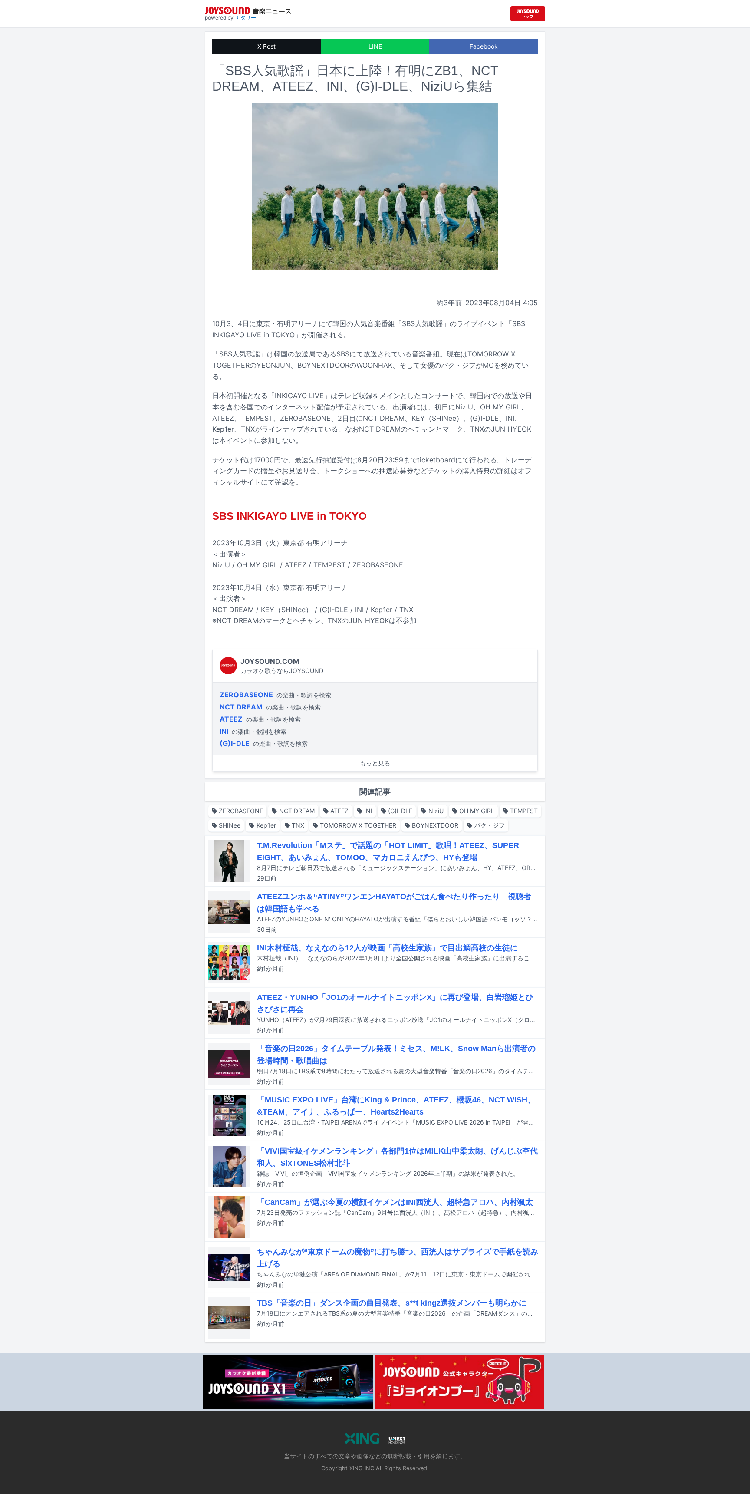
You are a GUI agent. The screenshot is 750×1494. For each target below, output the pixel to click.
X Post (266, 46)
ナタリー (245, 17)
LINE (375, 46)
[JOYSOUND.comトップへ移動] (527, 13)
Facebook (484, 46)
